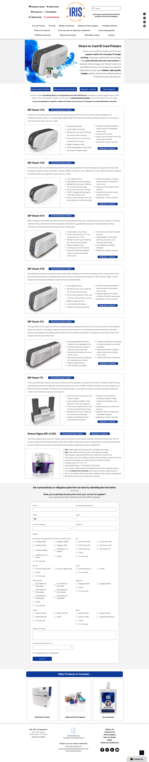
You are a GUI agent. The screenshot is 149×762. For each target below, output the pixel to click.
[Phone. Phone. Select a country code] (36, 519)
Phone (35, 515)
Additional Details (39, 629)
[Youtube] (144, 26)
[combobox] (53, 528)
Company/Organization (84, 505)
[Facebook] (144, 14)
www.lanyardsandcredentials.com (73, 749)
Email (78, 515)
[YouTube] (117, 750)
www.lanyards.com (73, 746)
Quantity (79, 524)
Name (35, 505)
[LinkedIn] (144, 22)
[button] (42, 30)
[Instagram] (144, 18)
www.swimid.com (73, 751)
